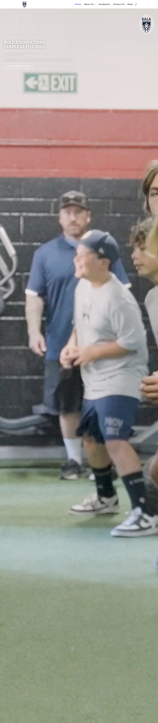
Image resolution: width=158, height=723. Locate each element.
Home (78, 4)
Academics (104, 4)
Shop (130, 4)
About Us (89, 4)
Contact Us (119, 4)
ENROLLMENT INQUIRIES (18, 66)
